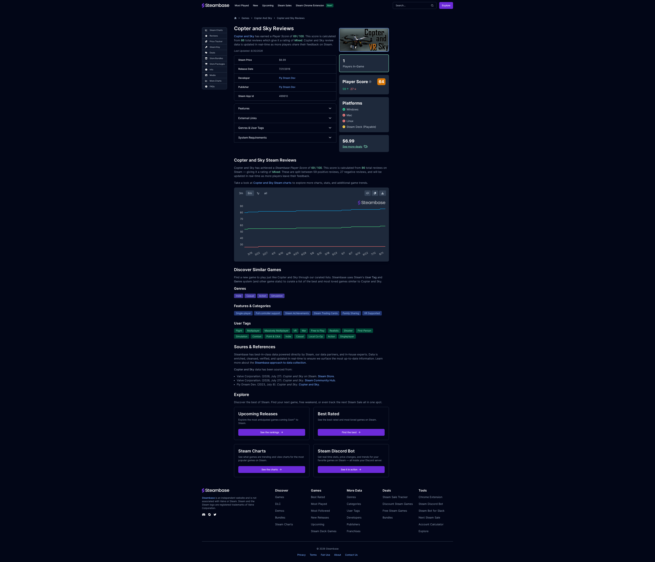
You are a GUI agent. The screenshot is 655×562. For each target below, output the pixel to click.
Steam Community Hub (320, 380)
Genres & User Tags (251, 127)
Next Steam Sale (429, 517)
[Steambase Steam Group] (209, 514)
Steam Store (326, 376)
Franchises (353, 531)
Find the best (349, 432)
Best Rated (318, 497)
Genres (351, 497)
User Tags (353, 510)
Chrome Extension (430, 497)
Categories (354, 504)
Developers (354, 517)
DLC (278, 504)
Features (244, 108)
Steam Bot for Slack (432, 510)
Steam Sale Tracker (395, 497)
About (337, 554)
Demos (279, 510)
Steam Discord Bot (431, 504)
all (265, 193)
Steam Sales (285, 5)
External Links (247, 118)
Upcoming (268, 5)
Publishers (353, 524)
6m (250, 193)
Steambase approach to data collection (280, 362)
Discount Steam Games (398, 504)
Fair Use (325, 554)
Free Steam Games (395, 510)
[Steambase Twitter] (215, 514)
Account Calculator (431, 524)
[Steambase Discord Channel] (203, 514)
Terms (313, 554)
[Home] (235, 18)
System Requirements (252, 137)
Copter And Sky (263, 18)
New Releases (320, 517)
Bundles (280, 517)
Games (245, 18)
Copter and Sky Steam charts (272, 182)
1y (258, 193)
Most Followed (320, 510)
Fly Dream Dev (287, 77)
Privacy (301, 554)
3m (241, 193)
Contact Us (351, 554)
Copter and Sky (244, 36)
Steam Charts (284, 524)
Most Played (242, 5)
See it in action (349, 469)
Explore (446, 5)
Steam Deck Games (323, 531)
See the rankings (269, 432)
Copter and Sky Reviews (291, 18)
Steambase (208, 497)
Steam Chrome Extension (310, 5)
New (255, 5)
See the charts (269, 469)
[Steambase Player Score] (370, 82)
